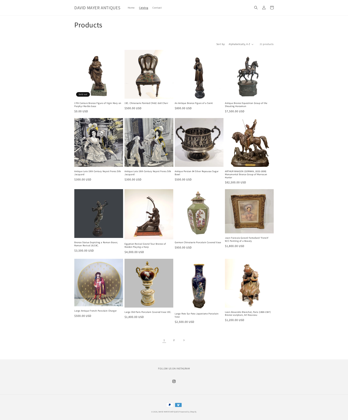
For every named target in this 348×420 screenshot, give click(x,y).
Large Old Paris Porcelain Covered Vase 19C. (148, 312)
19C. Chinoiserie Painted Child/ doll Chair (146, 103)
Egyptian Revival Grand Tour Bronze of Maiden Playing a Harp (145, 245)
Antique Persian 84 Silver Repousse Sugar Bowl (197, 173)
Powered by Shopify (188, 412)
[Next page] (184, 340)
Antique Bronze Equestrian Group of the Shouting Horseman (246, 105)
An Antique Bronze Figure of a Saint (194, 103)
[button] (256, 8)
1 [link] (164, 340)
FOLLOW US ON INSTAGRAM (174, 368)
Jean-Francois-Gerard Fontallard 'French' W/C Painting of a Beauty (247, 239)
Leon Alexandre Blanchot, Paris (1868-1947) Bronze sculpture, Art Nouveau (248, 314)
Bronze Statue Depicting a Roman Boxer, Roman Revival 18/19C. (96, 244)
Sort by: (220, 44)
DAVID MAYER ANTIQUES (168, 412)
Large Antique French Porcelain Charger (95, 310)
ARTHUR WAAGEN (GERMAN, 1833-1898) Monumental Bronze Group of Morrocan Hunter (246, 174)
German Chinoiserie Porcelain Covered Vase (198, 242)
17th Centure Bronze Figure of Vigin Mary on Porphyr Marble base (97, 105)
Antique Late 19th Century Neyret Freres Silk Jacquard (97, 173)
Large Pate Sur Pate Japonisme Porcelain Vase (196, 315)
